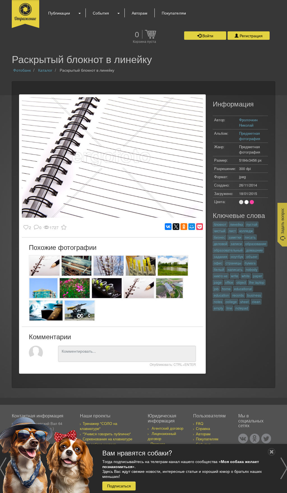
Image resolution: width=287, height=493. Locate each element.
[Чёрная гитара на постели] (46, 310)
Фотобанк (22, 70)
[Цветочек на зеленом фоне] (74, 288)
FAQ (199, 423)
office (229, 282)
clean (256, 301)
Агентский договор (167, 428)
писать (250, 237)
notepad (241, 308)
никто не (221, 275)
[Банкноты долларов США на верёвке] (140, 265)
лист (232, 230)
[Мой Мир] (191, 226)
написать (235, 269)
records (238, 295)
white (246, 275)
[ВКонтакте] (168, 226)
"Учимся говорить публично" (107, 433)
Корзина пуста (144, 41)
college (231, 301)
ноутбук (237, 256)
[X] (176, 226)
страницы (233, 263)
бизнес (219, 237)
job (216, 288)
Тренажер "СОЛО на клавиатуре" (98, 426)
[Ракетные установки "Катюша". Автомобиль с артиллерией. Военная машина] (79, 310)
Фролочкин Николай (248, 122)
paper (257, 275)
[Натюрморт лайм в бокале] (106, 288)
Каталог (45, 70)
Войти (207, 35)
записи (236, 243)
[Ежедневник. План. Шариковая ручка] (44, 265)
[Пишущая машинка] (76, 265)
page (218, 282)
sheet (244, 301)
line (229, 308)
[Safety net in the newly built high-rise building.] (43, 288)
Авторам (139, 13)
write (234, 275)
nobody (251, 269)
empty (218, 308)
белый (219, 269)
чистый (219, 230)
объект (252, 256)
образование (255, 243)
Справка (203, 428)
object (241, 282)
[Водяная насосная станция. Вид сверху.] (169, 288)
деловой (220, 243)
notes (218, 301)
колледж (246, 230)
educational (243, 288)
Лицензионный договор (162, 436)
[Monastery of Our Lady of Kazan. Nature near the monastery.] (172, 265)
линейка (236, 224)
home (226, 288)
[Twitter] (266, 438)
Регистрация (251, 35)
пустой (251, 224)
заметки (234, 237)
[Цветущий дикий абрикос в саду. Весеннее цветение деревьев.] (108, 265)
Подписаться (119, 486)
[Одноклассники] (183, 226)
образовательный (228, 250)
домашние (254, 250)
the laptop (256, 282)
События (101, 13)
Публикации (59, 13)
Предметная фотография (249, 136)
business (254, 295)
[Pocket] (199, 226)
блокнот (220, 224)
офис (218, 263)
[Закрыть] (271, 451)
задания (220, 256)
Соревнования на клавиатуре (107, 438)
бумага (250, 263)
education (221, 295)
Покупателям (174, 13)
